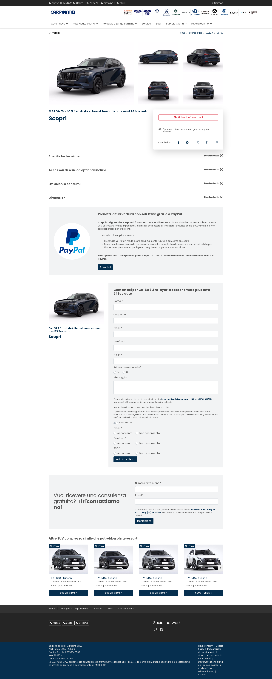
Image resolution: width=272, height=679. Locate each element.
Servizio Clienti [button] (175, 23)
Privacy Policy (205, 645)
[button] (136, 156)
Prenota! (105, 267)
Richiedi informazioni (190, 117)
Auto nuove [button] (58, 23)
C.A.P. (117, 355)
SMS (116, 448)
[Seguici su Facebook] (161, 629)
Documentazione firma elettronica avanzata (210, 663)
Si (118, 372)
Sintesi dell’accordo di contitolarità (209, 657)
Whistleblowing (206, 671)
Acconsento (124, 433)
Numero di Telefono (148, 483)
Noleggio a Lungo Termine (74, 608)
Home (182, 32)
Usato (68, 622)
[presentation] (51, 568)
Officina (83, 622)
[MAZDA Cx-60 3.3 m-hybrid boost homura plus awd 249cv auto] (158, 57)
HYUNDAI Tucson (61, 578)
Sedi (110, 608)
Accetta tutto (125, 422)
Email (117, 328)
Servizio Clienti (126, 608)
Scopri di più (67, 592)
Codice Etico (205, 668)
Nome (118, 301)
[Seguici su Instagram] (155, 629)
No (127, 372)
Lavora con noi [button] (200, 23)
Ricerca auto (195, 32)
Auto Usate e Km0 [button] (84, 23)
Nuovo (56, 622)
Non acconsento (149, 433)
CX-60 (219, 32)
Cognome (120, 314)
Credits (202, 674)
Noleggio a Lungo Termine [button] (118, 23)
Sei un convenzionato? (127, 367)
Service (98, 608)
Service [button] (146, 23)
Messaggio (120, 377)
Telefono (119, 341)
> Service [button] (217, 3)
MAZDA (209, 32)
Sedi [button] (158, 23)
